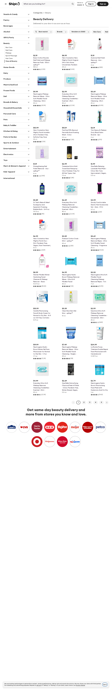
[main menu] (6, 4)
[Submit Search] (73, 4)
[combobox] (46, 4)
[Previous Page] (73, 402)
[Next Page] (106, 402)
